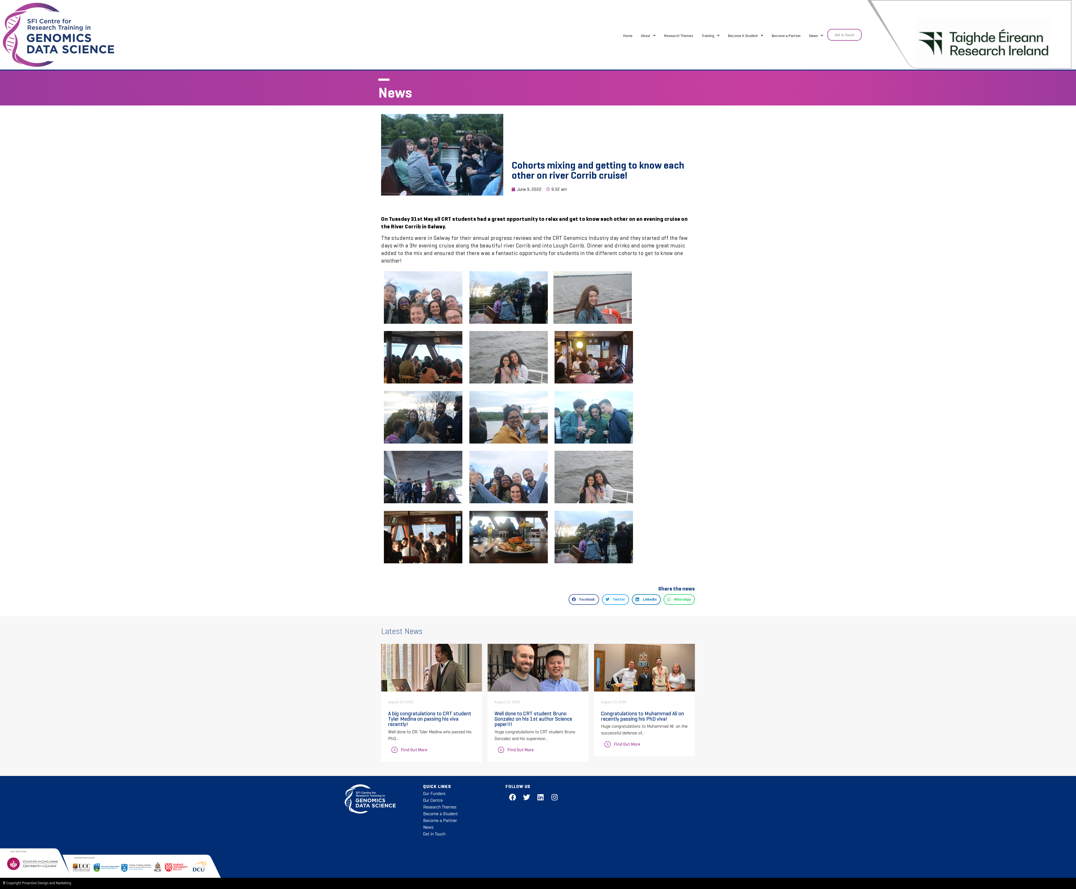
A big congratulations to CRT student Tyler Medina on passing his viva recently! (429, 718)
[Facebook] (512, 797)
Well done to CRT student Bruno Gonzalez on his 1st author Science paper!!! (533, 718)
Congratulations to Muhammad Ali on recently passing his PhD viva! (642, 716)
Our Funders (434, 793)
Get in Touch (434, 834)
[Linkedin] (541, 797)
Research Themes (678, 35)
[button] (584, 599)
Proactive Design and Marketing (46, 883)
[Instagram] (555, 797)
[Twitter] (527, 797)
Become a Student (440, 813)
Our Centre (433, 800)
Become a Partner (786, 35)
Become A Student (743, 35)
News (813, 35)
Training (708, 35)
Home (627, 35)
